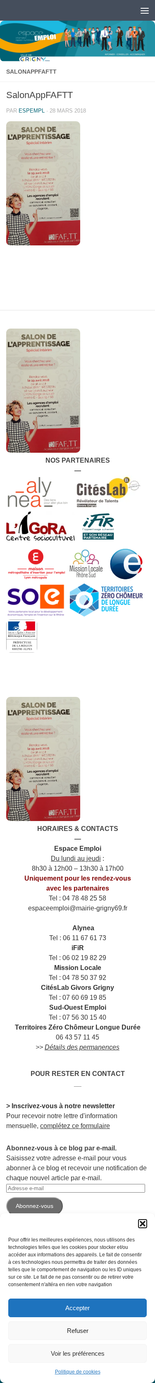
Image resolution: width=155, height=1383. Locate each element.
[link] (77, 41)
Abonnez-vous (34, 1206)
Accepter (77, 1307)
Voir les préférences (78, 1353)
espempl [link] (32, 111)
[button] (142, 1224)
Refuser (77, 1330)
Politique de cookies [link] (77, 1372)
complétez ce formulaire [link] (75, 1125)
